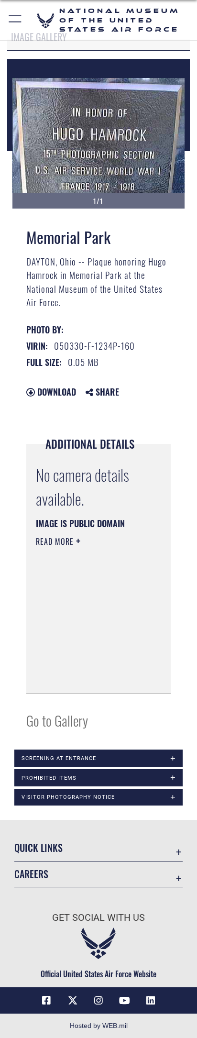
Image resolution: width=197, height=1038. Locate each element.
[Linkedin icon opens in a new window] (150, 1001)
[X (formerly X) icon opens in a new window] (73, 1001)
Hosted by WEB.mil (99, 1025)
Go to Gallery (57, 720)
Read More (56, 541)
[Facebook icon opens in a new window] (46, 1001)
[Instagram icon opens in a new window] (98, 1001)
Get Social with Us (98, 917)
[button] (15, 20)
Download (55, 392)
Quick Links (38, 848)
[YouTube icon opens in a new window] (124, 1001)
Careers (31, 874)
